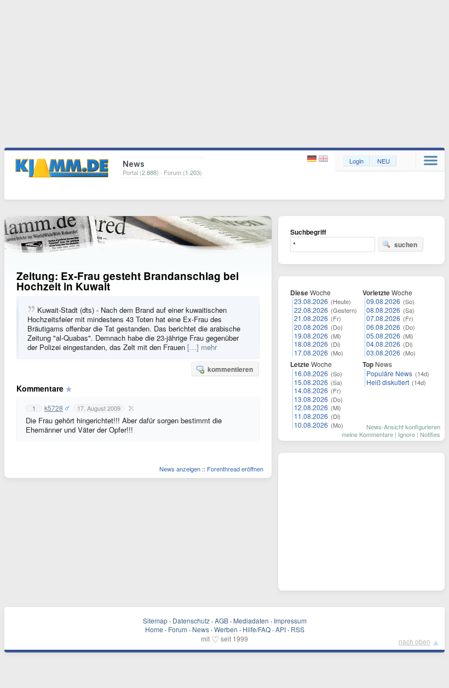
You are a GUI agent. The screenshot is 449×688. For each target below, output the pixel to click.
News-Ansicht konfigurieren (403, 426)
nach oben (414, 641)
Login (356, 160)
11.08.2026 (311, 416)
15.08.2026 (311, 382)
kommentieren (230, 369)
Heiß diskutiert (387, 382)
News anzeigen (179, 468)
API (280, 629)
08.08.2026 (383, 309)
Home (154, 629)
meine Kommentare (367, 434)
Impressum (290, 620)
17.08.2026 (311, 352)
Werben (226, 629)
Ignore (406, 434)
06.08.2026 (383, 326)
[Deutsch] (313, 159)
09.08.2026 (383, 301)
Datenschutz (191, 620)
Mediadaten (251, 620)
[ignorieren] (130, 408)
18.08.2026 (311, 343)
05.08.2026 (383, 335)
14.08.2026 (311, 390)
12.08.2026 (311, 407)
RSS (297, 629)
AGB (221, 620)
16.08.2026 (311, 373)
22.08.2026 (311, 309)
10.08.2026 (311, 424)
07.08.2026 (383, 318)
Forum (177, 629)
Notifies (430, 434)
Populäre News (389, 373)
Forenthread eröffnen (235, 468)
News (200, 629)
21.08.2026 (311, 318)
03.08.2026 (383, 352)
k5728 (53, 408)
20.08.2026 (311, 326)
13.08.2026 (311, 399)
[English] (323, 159)
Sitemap (155, 620)
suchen (405, 244)
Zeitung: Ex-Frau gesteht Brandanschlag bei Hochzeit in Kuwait (127, 281)
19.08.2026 (311, 335)
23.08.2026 (311, 301)
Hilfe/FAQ (256, 629)
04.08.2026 (383, 343)
